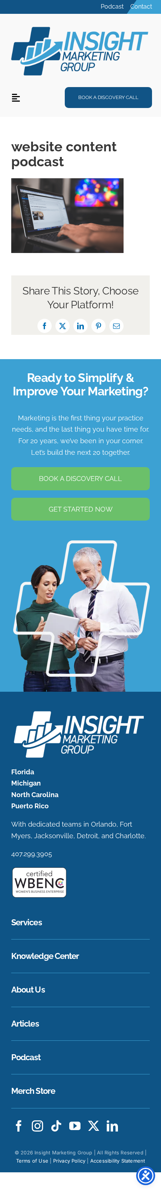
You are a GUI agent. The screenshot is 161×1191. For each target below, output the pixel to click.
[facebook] (18, 1126)
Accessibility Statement (117, 1161)
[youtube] (74, 1126)
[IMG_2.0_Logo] (80, 26)
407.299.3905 (31, 854)
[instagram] (37, 1126)
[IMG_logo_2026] (77, 713)
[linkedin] (112, 1126)
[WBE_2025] (39, 870)
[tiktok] (56, 1126)
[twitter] (93, 1126)
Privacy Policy (69, 1161)
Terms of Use (32, 1161)
